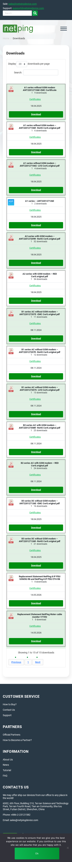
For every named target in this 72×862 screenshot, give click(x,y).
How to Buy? (10, 704)
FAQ (5, 775)
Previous (16, 662)
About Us (8, 759)
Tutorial (7, 770)
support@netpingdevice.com (28, 8)
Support (7, 715)
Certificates (35, 99)
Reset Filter (36, 78)
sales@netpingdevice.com (22, 3)
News (6, 764)
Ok (36, 853)
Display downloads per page (29, 64)
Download (36, 114)
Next (37, 662)
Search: (18, 72)
